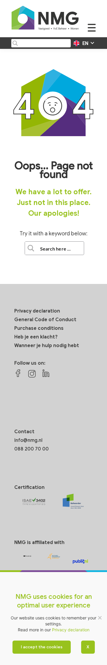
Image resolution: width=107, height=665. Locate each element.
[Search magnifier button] (15, 43)
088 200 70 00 (31, 449)
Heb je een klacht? (36, 337)
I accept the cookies (41, 647)
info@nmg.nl (28, 440)
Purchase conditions (39, 328)
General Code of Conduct (45, 320)
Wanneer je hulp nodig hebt (46, 346)
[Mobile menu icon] (92, 30)
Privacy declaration (37, 311)
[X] (100, 618)
